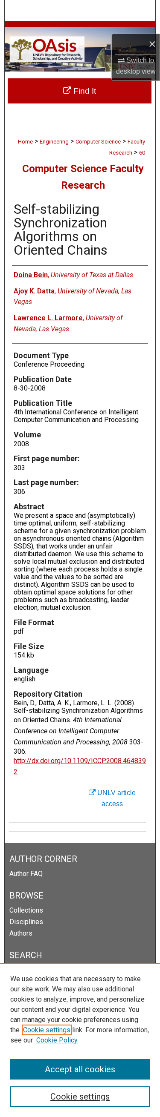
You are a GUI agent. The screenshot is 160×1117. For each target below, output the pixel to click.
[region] (80, 1040)
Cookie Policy (57, 1040)
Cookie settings (46, 1030)
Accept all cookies (80, 1069)
